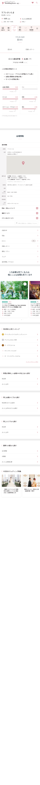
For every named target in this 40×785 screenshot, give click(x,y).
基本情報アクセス (31, 30)
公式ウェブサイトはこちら (13, 203)
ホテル (9, 15)
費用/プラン (20, 30)
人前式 (12, 192)
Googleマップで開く (11, 154)
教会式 (8, 192)
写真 (8, 30)
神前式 (15, 192)
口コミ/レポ (14, 30)
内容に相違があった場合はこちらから (27, 223)
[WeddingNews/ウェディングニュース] (9, 3)
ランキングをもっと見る (32, 362)
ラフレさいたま (7, 12)
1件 (9, 19)
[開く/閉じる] (37, 208)
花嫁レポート (30, 49)
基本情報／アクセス (8, 262)
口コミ (10, 49)
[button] (21, 319)
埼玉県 (3, 15)
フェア (25, 30)
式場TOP (3, 30)
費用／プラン (6, 251)
